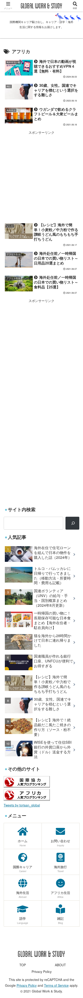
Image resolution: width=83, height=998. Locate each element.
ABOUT (60, 965)
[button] (74, 624)
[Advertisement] (41, 176)
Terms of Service (56, 985)
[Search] (72, 523)
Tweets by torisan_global (22, 805)
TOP (22, 965)
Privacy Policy (42, 971)
